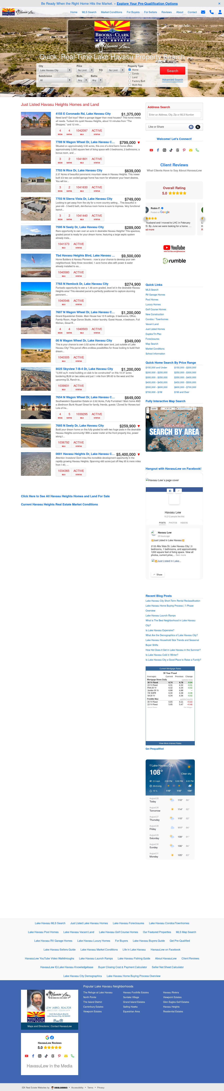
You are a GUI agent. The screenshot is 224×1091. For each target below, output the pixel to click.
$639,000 (133, 171)
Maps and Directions (38, 1026)
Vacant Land (152, 324)
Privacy (100, 1087)
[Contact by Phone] (212, 12)
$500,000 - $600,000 (156, 387)
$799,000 (130, 142)
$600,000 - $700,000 (185, 387)
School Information (155, 353)
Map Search (152, 343)
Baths (94, 76)
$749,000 (133, 199)
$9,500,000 (131, 256)
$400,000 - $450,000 (156, 382)
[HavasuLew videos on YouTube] (174, 248)
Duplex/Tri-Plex (153, 333)
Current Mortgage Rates (170, 668)
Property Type (135, 66)
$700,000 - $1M (154, 392)
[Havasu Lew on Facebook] (174, 499)
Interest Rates (175, 743)
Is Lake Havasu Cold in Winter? (162, 654)
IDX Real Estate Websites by (36, 1087)
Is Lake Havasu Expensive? (160, 630)
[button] (145, 219)
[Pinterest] (184, 150)
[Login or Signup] (220, 12)
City (41, 66)
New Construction (155, 314)
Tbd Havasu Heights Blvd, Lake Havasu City (85, 255)
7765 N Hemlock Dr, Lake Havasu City (82, 283)
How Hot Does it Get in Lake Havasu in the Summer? (173, 649)
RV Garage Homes (155, 294)
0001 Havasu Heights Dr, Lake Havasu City (85, 454)
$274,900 (133, 284)
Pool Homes (152, 299)
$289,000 (133, 227)
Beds (79, 76)
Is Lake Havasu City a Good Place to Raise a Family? (173, 659)
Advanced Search (172, 79)
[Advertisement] (174, 892)
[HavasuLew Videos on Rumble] (174, 260)
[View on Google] (153, 210)
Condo (135, 73)
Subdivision (45, 76)
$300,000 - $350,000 (156, 377)
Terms (90, 1087)
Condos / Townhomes (157, 319)
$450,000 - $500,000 (185, 382)
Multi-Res (137, 84)
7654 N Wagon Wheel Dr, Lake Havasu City (85, 397)
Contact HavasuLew (61, 1026)
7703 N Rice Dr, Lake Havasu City (79, 170)
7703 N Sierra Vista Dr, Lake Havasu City (84, 198)
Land (134, 77)
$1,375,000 (131, 114)
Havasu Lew (173, 512)
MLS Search (152, 289)
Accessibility (77, 1087)
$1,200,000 (131, 312)
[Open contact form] (203, 12)
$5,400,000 (128, 454)
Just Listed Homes (155, 329)
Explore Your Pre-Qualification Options (147, 3)
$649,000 (133, 397)
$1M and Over (181, 392)
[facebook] (158, 150)
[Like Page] (170, 491)
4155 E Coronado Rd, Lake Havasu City (83, 113)
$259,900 (130, 426)
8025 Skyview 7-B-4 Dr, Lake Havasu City (84, 369)
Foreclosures (152, 338)
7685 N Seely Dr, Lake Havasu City (80, 425)
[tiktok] (171, 150)
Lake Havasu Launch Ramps (161, 615)
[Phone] (197, 150)
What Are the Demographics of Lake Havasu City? (172, 635)
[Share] (178, 491)
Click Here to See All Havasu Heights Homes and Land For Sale (65, 496)
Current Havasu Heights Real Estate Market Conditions (59, 504)
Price (79, 66)
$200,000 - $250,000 (156, 372)
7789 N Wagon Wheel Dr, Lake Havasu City (85, 142)
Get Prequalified (155, 748)
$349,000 (133, 341)
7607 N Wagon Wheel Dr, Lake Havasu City (85, 312)
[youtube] (151, 150)
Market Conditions (155, 348)
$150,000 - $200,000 (185, 367)
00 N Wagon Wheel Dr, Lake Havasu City (84, 340)
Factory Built (138, 81)
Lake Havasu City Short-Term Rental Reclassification (173, 600)
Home (135, 69)
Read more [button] (156, 229)
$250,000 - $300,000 (185, 372)
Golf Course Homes (156, 309)
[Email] (190, 150)
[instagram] (164, 150)
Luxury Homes (153, 304)
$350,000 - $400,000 (185, 377)
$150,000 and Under (156, 367)
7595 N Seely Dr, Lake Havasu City (80, 227)
